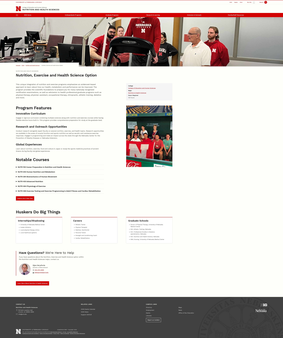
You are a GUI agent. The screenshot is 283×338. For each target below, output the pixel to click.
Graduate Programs (112, 15)
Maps (180, 307)
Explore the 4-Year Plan (25, 198)
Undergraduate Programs (73, 15)
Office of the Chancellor (186, 313)
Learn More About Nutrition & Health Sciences (32, 283)
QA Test (64, 332)
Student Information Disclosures (77, 333)
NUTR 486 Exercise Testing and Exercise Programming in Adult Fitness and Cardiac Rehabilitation (59, 191)
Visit (230, 2)
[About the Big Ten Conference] (264, 305)
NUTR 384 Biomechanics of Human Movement (37, 177)
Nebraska (18, 65)
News (180, 310)
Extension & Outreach (194, 15)
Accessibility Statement (72, 332)
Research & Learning (153, 15)
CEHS (23, 65)
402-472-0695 (39, 270)
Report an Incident (153, 320)
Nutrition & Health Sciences (137, 93)
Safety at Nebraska (64, 333)
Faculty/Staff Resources (236, 15)
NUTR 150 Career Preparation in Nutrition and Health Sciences (44, 167)
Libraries (149, 315)
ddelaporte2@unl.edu (41, 272)
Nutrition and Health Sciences (40, 9)
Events (148, 313)
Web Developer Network (56, 332)
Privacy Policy (56, 333)
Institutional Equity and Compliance (30, 333)
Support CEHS (85, 314)
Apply (236, 2)
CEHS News (84, 312)
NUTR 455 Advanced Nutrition (30, 181)
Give (241, 2)
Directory (149, 307)
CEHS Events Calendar (88, 309)
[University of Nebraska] (261, 310)
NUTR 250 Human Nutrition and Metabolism (36, 172)
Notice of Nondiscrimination (46, 333)
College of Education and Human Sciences (34, 7)
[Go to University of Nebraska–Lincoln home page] (18, 8)
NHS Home (27, 15)
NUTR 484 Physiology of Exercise (32, 186)
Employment (150, 310)
